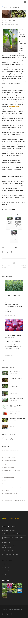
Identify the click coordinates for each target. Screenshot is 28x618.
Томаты (5, 480)
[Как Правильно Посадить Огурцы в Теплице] (14, 590)
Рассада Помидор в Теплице (11, 554)
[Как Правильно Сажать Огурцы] (14, 585)
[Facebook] (3, 252)
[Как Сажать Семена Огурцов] (20, 590)
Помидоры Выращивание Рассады (12, 533)
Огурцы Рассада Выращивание (11, 551)
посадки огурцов (14, 106)
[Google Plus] (11, 252)
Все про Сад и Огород (13, 335)
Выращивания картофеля (10, 460)
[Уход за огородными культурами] (12, 7)
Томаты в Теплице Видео (16, 405)
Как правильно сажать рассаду (11, 474)
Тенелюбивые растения (10, 454)
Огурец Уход (7, 542)
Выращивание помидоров (10, 493)
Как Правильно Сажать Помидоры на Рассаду (12, 538)
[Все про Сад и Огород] (14, 325)
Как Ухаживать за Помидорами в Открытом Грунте (11, 546)
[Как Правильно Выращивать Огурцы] (14, 285)
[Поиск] (24, 360)
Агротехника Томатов (15, 412)
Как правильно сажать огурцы (11, 24)
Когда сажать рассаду (9, 457)
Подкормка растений (9, 477)
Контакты (6, 567)
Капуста (6, 464)
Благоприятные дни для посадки (12, 470)
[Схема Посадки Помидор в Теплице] (4, 595)
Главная (6, 564)
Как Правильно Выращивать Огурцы (14, 295)
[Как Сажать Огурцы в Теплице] (4, 590)
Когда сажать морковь (9, 497)
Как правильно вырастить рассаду (12, 487)
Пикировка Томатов (15, 425)
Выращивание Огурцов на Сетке (17, 418)
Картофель (6, 490)
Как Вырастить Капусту (15, 371)
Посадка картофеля (9, 483)
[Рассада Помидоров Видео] (9, 590)
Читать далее (9, 315)
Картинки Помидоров (9, 530)
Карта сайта (7, 571)
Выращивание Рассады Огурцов (17, 378)
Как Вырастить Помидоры (16, 392)
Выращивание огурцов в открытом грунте (14, 500)
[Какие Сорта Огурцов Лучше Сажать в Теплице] (20, 585)
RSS (5, 574)
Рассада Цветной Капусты (16, 398)
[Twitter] (7, 252)
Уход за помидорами (9, 467)
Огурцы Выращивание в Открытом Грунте (15, 385)
